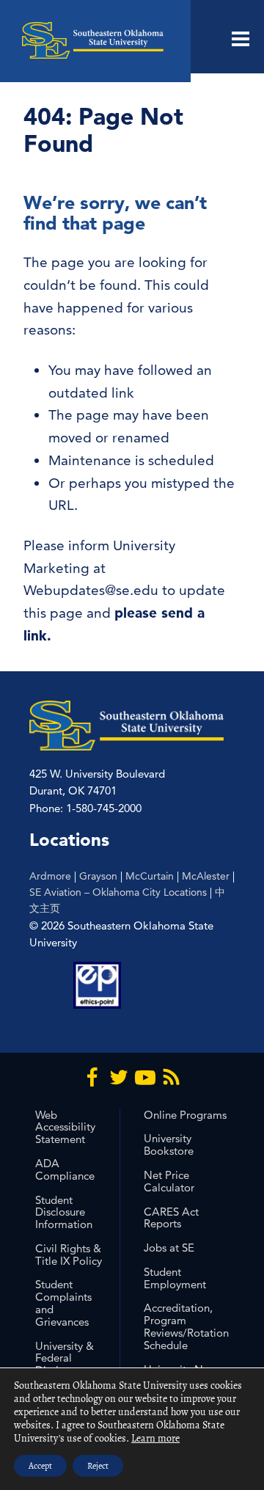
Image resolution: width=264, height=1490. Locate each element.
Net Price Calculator (169, 1181)
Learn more (155, 1438)
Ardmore (50, 876)
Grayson (98, 876)
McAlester (206, 876)
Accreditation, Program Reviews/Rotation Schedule (186, 1326)
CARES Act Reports (171, 1218)
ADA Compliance (65, 1169)
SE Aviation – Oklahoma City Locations (118, 892)
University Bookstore (169, 1144)
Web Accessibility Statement (65, 1127)
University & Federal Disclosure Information (64, 1364)
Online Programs (185, 1115)
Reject (98, 1466)
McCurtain (149, 876)
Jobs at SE (169, 1248)
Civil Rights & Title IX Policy (68, 1254)
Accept (40, 1466)
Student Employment (175, 1278)
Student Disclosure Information (63, 1212)
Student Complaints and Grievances (63, 1302)
